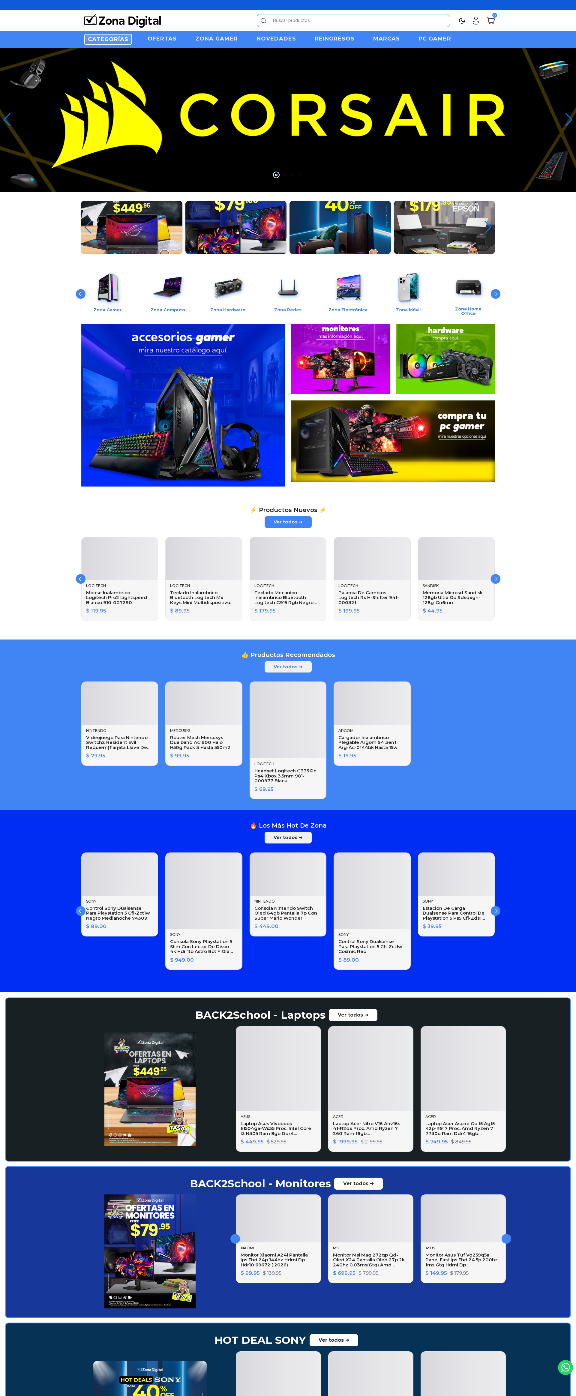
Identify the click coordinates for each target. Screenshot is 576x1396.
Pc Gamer (434, 38)
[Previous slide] (81, 285)
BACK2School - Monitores (260, 1206)
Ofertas (162, 38)
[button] (569, 115)
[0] (490, 20)
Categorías (108, 39)
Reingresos (335, 38)
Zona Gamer (216, 38)
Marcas (386, 38)
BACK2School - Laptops (260, 1037)
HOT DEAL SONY (260, 1382)
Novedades (276, 38)
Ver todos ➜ (288, 511)
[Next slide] (495, 285)
